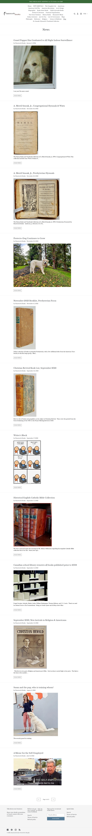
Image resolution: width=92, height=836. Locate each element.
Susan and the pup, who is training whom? (34, 687)
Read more (17, 95)
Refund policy (32, 819)
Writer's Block (20, 435)
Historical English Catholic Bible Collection (34, 498)
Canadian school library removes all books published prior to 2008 (45, 565)
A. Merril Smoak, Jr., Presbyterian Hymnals (34, 173)
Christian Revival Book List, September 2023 (35, 368)
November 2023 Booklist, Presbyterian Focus (35, 301)
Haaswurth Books (15, 832)
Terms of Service (33, 817)
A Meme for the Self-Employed (28, 753)
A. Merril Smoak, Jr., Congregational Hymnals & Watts (39, 106)
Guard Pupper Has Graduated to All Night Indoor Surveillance (43, 40)
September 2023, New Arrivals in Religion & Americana (40, 620)
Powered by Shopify (24, 832)
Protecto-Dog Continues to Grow (29, 238)
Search (30, 815)
